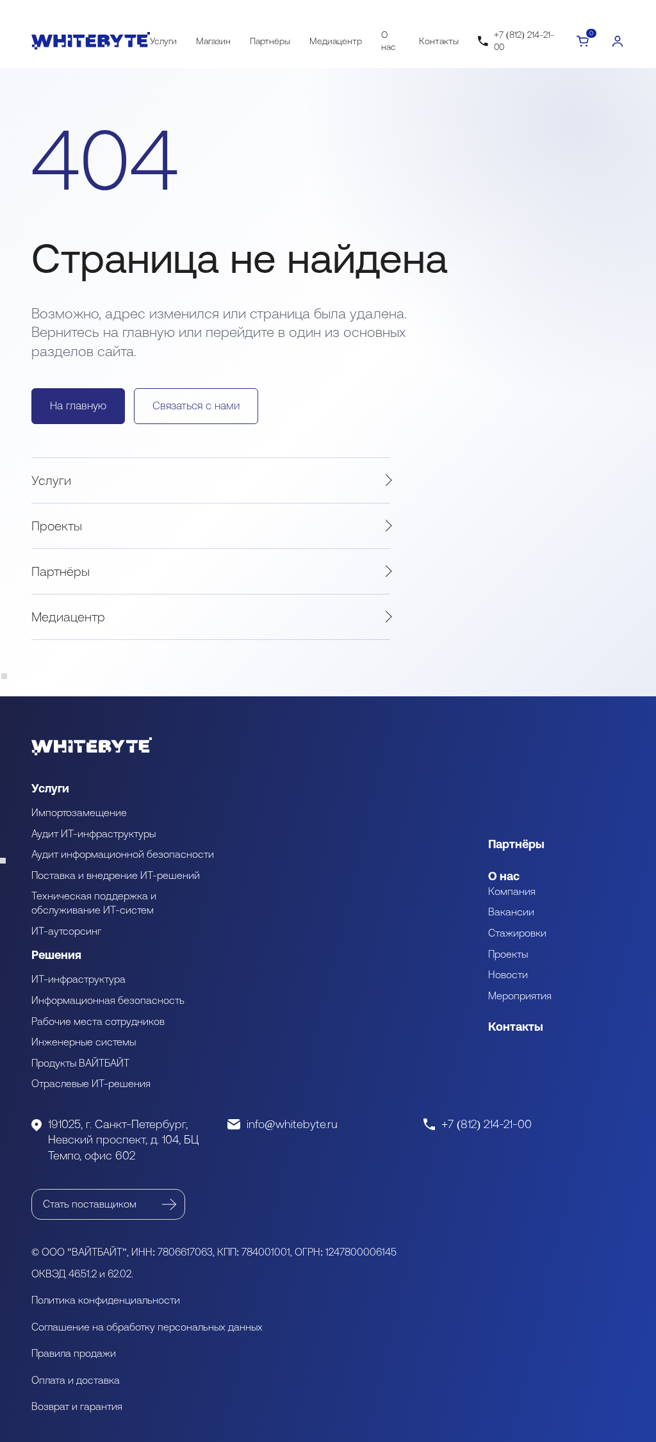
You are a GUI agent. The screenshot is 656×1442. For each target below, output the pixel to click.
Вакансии (511, 911)
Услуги (163, 41)
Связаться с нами (196, 405)
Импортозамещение (79, 812)
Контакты (439, 41)
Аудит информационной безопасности (122, 854)
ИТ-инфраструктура (78, 979)
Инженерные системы (83, 1041)
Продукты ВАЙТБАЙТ (80, 1063)
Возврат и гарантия (76, 1406)
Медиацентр (335, 41)
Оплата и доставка (75, 1380)
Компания (512, 891)
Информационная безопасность (107, 1000)
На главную (78, 405)
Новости (508, 974)
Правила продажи (73, 1353)
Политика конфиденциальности (105, 1300)
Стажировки (517, 932)
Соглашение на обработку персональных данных (147, 1326)
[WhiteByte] (90, 41)
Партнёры (270, 41)
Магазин (213, 41)
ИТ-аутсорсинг (66, 931)
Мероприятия (520, 995)
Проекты (56, 525)
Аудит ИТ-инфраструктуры (93, 833)
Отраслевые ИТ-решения (91, 1083)
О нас (388, 40)
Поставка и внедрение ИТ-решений (115, 875)
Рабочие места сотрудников (98, 1021)
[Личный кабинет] (617, 41)
